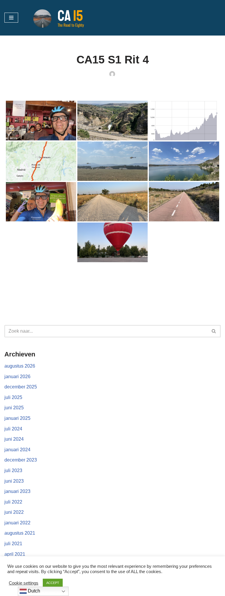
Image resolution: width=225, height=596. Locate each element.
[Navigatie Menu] (11, 18)
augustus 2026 (19, 365)
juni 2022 (14, 512)
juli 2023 (13, 470)
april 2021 (14, 554)
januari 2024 (17, 449)
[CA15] (61, 17)
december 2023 (20, 459)
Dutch (33, 590)
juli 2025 (13, 397)
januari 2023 (17, 491)
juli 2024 (13, 428)
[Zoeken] (214, 331)
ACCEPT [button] (52, 583)
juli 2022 (13, 501)
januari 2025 (17, 418)
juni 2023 (14, 481)
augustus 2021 (19, 533)
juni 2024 (14, 439)
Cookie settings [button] (23, 583)
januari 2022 (17, 522)
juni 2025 (14, 407)
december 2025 (20, 386)
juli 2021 (13, 543)
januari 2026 (17, 376)
